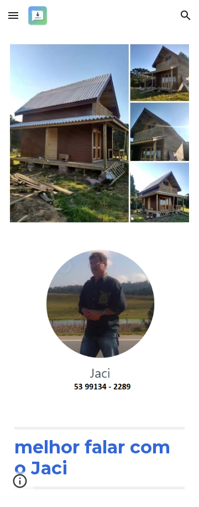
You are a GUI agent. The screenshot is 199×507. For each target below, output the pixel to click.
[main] (99, 458)
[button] (13, 15)
